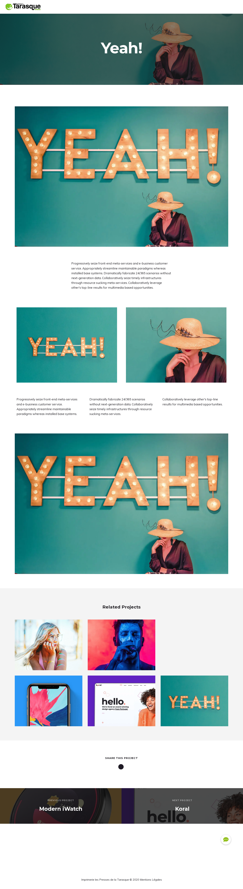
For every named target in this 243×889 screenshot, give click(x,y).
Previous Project (60, 800)
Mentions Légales (151, 879)
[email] (121, 766)
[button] (226, 840)
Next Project (182, 800)
